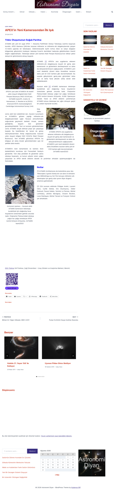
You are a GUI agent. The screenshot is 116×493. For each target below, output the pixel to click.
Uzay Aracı (8, 26)
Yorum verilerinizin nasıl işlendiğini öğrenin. (56, 436)
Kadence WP (76, 487)
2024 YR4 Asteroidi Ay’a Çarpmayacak (107, 91)
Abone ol (108, 25)
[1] (46, 61)
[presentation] (21, 347)
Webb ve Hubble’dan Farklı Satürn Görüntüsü (89, 71)
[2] (50, 86)
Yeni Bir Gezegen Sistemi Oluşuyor (106, 70)
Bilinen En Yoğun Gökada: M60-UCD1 (15, 318)
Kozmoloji (54, 12)
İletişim (88, 12)
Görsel (22, 12)
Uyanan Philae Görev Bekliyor (58, 363)
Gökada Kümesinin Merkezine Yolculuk (107, 48)
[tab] (36, 376)
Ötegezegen (66, 12)
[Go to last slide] (7, 356)
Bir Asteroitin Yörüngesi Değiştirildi (87, 92)
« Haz (57, 475)
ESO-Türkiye (9, 268)
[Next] (73, 356)
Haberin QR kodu (11, 288)
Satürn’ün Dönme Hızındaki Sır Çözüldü (89, 49)
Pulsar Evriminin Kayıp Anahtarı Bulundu (63, 318)
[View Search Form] (112, 12)
